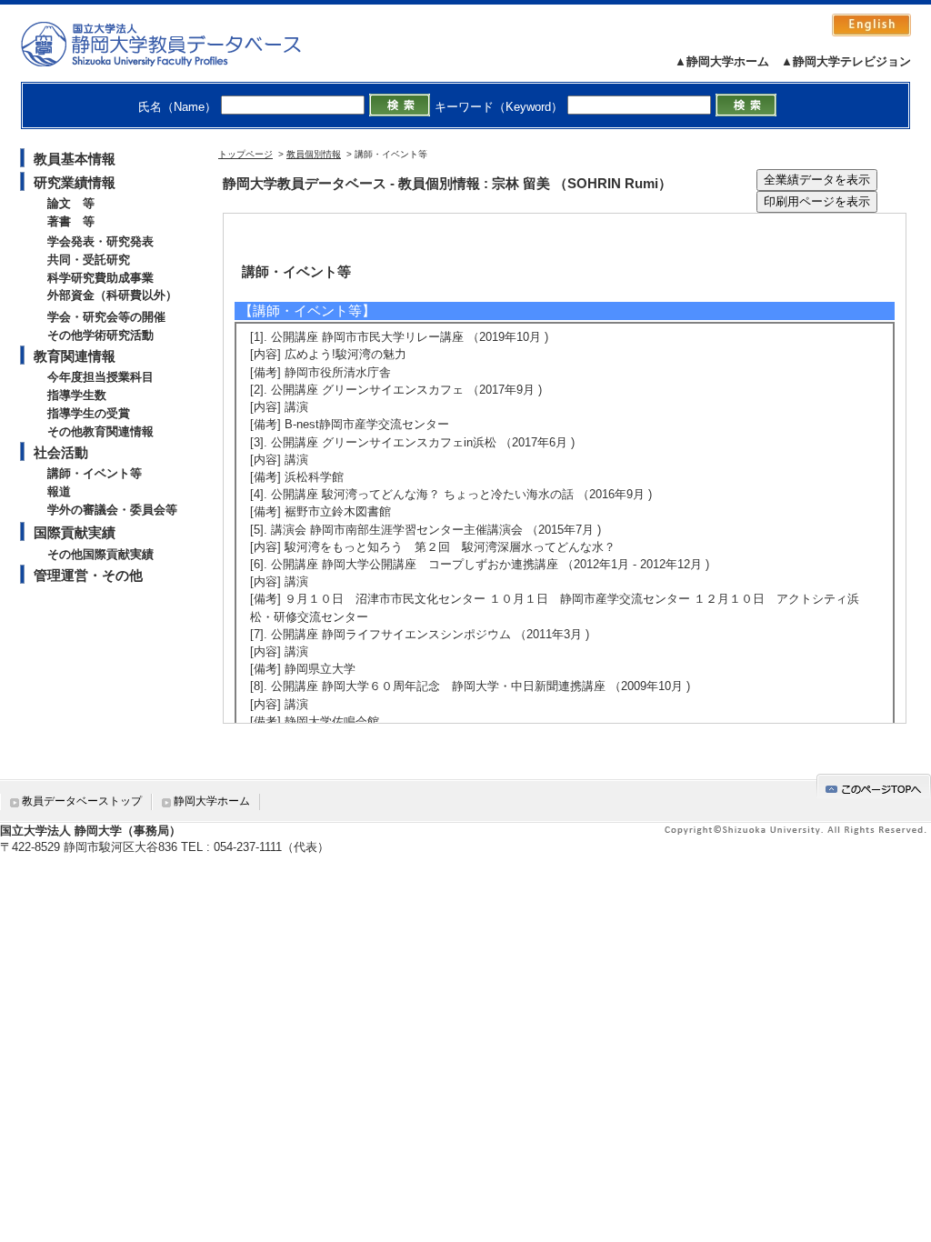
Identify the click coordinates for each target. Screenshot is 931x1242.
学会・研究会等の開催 (106, 317)
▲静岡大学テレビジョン (846, 61)
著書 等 (71, 221)
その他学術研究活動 (100, 335)
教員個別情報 (313, 154)
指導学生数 (76, 395)
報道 (59, 491)
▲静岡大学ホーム (722, 61)
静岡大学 (179, 43)
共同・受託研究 (88, 259)
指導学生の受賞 (88, 413)
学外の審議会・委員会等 (112, 509)
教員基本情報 (74, 158)
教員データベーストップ (82, 801)
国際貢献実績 (74, 532)
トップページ (245, 154)
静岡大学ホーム (212, 801)
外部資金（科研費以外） (112, 295)
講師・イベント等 (94, 473)
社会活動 (61, 452)
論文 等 (71, 203)
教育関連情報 (74, 356)
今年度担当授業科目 (100, 377)
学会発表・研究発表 (100, 241)
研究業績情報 (74, 182)
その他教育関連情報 (100, 431)
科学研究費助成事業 (100, 278)
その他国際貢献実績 (100, 554)
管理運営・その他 (88, 575)
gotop (873, 786)
